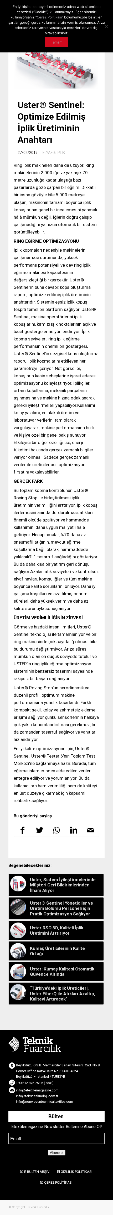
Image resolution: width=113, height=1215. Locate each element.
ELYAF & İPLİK (54, 152)
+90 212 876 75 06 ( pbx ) (35, 1083)
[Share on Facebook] (22, 830)
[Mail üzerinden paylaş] (90, 830)
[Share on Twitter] (39, 830)
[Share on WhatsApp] (56, 830)
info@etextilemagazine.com (37, 1090)
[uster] (56, 68)
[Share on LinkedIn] (73, 830)
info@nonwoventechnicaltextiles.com (44, 1102)
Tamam (56, 42)
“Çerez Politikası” (49, 17)
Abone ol (56, 1153)
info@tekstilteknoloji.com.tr (37, 1096)
